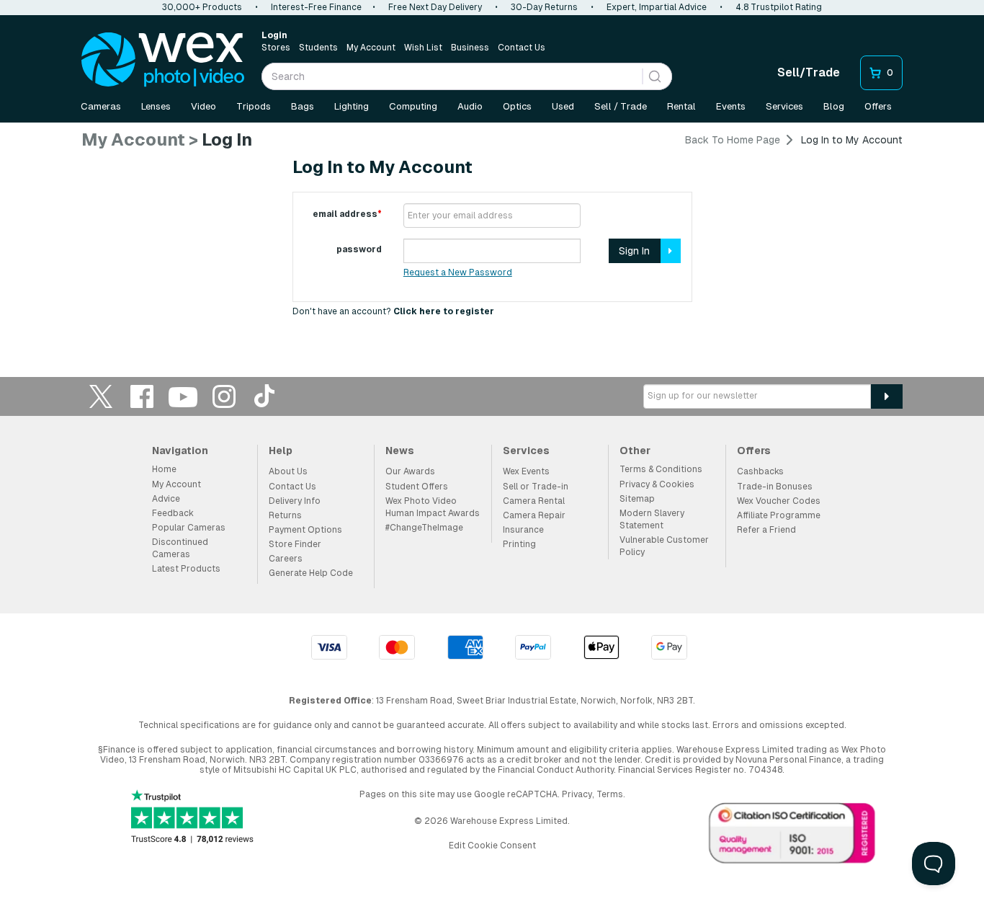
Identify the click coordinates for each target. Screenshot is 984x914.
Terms (609, 794)
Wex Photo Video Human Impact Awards (432, 507)
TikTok (265, 396)
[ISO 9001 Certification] (792, 836)
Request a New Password (457, 272)
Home (164, 469)
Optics (517, 106)
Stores (275, 48)
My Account (370, 48)
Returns (285, 515)
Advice (166, 499)
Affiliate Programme (778, 515)
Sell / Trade (620, 106)
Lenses (156, 106)
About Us (288, 471)
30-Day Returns (544, 7)
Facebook (142, 396)
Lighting (351, 106)
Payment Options (305, 530)
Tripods (253, 106)
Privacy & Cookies (657, 484)
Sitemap (637, 499)
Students (318, 48)
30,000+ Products (202, 7)
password (359, 249)
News (399, 450)
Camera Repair (534, 515)
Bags (302, 106)
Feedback (173, 513)
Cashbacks (760, 471)
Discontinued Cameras (180, 548)
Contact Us (521, 48)
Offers (878, 106)
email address (347, 214)
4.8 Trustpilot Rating (778, 7)
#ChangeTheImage (424, 528)
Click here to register (443, 311)
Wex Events (526, 471)
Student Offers (416, 487)
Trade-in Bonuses (775, 487)
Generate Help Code (311, 573)
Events (731, 106)
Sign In (634, 251)
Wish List (423, 48)
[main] (492, 231)
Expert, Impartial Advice (657, 7)
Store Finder (295, 544)
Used (563, 106)
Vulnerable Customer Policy (664, 546)
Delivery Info (295, 501)
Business (470, 48)
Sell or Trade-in (535, 487)
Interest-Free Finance (316, 7)
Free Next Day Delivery (435, 7)
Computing (413, 106)
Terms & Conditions (661, 469)
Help (280, 450)
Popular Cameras (188, 528)
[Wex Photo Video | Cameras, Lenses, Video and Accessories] (162, 60)
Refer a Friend (766, 530)
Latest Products (186, 569)
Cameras (101, 106)
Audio (470, 106)
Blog (833, 106)
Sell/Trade (808, 72)
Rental (681, 106)
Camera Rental (534, 501)
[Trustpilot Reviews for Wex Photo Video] (192, 817)
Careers (286, 559)
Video (203, 106)
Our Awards (410, 471)
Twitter (101, 396)
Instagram (224, 396)
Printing (519, 544)
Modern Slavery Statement (652, 519)
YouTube (183, 396)
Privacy (577, 794)
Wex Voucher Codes (778, 501)
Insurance (523, 530)
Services (784, 106)
